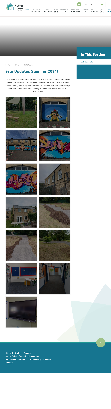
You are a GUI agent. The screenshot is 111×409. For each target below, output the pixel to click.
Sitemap (9, 363)
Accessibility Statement (40, 360)
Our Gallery (28, 65)
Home (8, 65)
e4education (33, 356)
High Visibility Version (15, 360)
